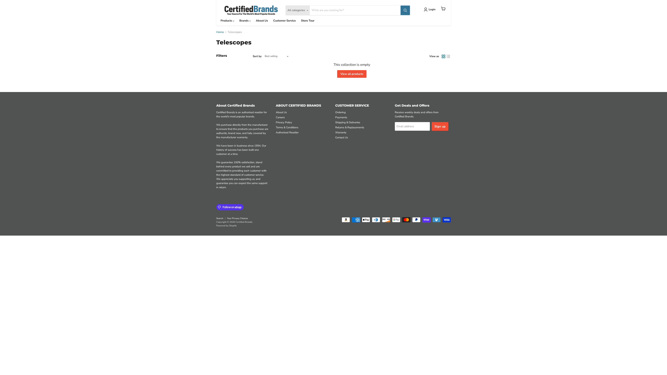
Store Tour (307, 21)
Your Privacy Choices (237, 218)
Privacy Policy (284, 122)
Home (220, 32)
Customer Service (284, 21)
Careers (280, 117)
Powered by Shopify (226, 225)
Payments (341, 117)
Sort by (257, 56)
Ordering (340, 112)
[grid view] (443, 56)
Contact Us (341, 137)
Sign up (440, 126)
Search (219, 218)
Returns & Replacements (349, 127)
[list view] (448, 56)
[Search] (405, 10)
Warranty (340, 132)
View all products (351, 74)
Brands (244, 21)
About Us (262, 21)
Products (227, 21)
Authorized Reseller (287, 132)
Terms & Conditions (287, 127)
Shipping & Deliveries (347, 122)
